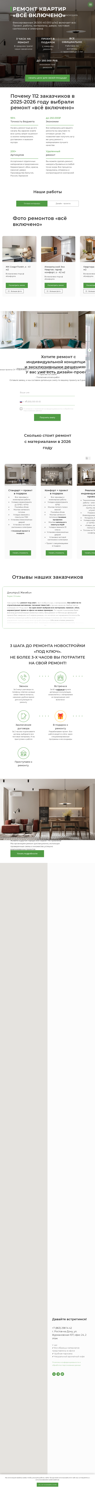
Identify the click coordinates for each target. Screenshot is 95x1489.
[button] (47, 78)
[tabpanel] (47, 256)
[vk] (54, 1374)
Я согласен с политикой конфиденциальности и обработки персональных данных (48, 410)
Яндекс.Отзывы (14, 596)
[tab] (31, 203)
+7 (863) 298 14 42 (62, 1328)
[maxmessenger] (62, 1374)
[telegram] (58, 1374)
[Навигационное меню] (90, 4)
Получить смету (47, 417)
